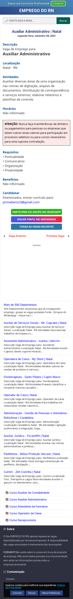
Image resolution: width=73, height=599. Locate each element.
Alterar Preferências (51, 593)
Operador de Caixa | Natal (20, 395)
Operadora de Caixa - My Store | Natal (28, 359)
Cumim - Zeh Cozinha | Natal (22, 472)
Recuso (31, 593)
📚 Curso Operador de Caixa (23, 513)
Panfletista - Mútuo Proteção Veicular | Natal (32, 454)
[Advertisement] (36, 271)
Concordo (17, 593)
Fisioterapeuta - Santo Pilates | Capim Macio (32, 377)
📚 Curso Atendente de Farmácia (26, 506)
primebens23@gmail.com (21, 202)
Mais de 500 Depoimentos (20, 304)
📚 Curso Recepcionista (20, 520)
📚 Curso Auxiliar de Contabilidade (27, 492)
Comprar (58, 3)
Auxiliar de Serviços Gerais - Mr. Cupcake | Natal (35, 323)
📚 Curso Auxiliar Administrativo (26, 499)
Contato (10, 579)
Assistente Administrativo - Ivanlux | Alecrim (32, 341)
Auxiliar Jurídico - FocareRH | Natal (26, 436)
